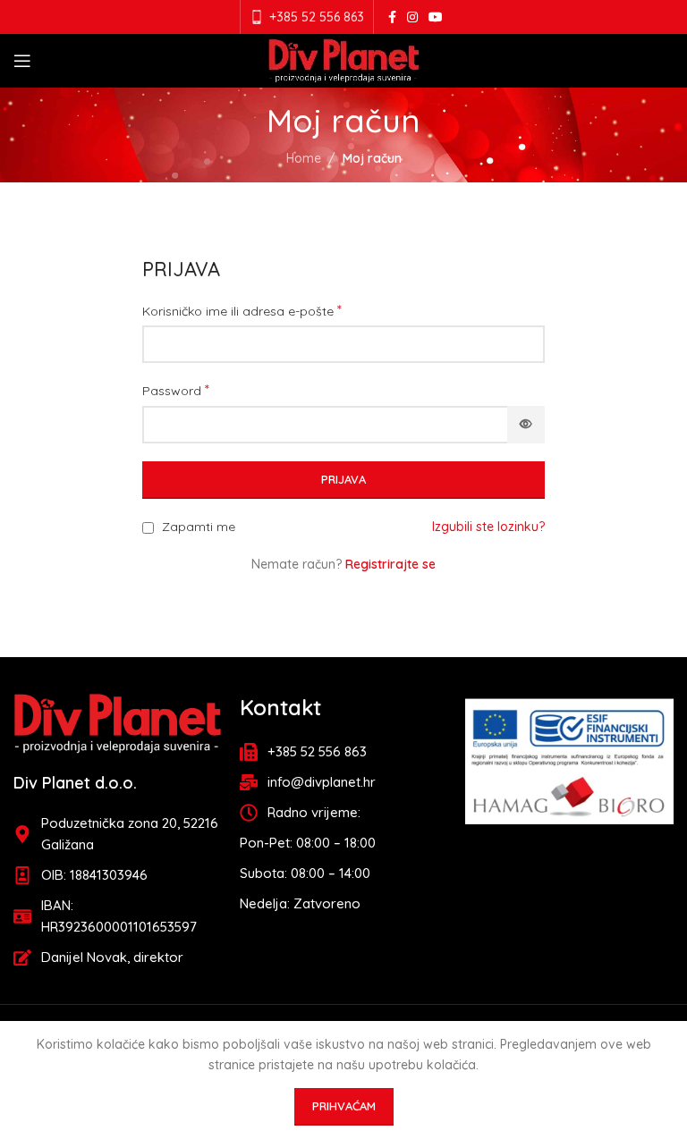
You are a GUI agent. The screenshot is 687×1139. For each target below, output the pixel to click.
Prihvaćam (344, 1106)
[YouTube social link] (435, 17)
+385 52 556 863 (316, 17)
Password (175, 390)
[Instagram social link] (412, 17)
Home (303, 158)
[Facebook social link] (392, 17)
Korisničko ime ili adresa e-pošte (242, 310)
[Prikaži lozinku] (526, 424)
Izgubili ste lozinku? (488, 527)
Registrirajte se (390, 564)
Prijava (343, 479)
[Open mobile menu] (22, 61)
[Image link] (117, 722)
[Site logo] (344, 60)
